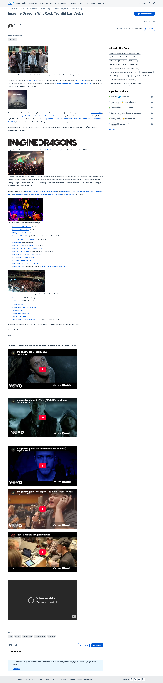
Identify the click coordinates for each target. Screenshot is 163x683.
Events (81, 3)
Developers (62, 3)
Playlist (145, 76)
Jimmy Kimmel (35, 116)
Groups (53, 3)
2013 (10, 636)
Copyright (40, 679)
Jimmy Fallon (44, 116)
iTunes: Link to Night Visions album (24, 307)
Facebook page (17, 298)
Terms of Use (30, 679)
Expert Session (146, 72)
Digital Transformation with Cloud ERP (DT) (123, 68)
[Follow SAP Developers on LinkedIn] (143, 679)
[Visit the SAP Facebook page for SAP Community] (131, 679)
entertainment (27, 636)
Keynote (136, 76)
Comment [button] (97, 645)
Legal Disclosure (52, 679)
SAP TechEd (41, 9)
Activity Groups (31, 9)
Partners (73, 3)
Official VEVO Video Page (20, 313)
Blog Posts (50, 9)
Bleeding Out (16, 242)
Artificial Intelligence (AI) (117, 61)
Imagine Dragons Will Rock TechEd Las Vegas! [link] (69, 9)
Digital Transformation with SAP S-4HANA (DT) (123, 72)
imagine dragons (40, 636)
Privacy (20, 679)
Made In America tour (64, 119)
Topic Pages (102, 3)
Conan (55, 116)
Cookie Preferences (84, 679)
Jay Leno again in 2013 (22, 116)
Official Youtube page (19, 316)
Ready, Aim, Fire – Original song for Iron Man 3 (27, 254)
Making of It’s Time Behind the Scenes (25, 233)
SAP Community (13, 9)
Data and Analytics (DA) (117, 64)
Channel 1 (132, 61)
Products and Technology (38, 3)
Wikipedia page (17, 310)
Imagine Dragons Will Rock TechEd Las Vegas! (46, 13)
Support (72, 679)
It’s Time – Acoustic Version (21, 260)
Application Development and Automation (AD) (124, 53)
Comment (16, 669)
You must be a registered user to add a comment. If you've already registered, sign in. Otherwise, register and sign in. (54, 663)
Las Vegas (51, 636)
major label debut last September (54, 150)
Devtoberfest (133, 64)
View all (112, 130)
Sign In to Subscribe (144, 14)
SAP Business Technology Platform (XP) (122, 79)
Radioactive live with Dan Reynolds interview (27, 248)
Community (21, 3)
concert (17, 636)
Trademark (63, 679)
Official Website (17, 304)
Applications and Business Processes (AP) (122, 57)
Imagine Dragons (80, 80)
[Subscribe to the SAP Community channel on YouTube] (139, 679)
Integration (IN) (124, 76)
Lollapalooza (48, 119)
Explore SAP (141, 3)
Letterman (11, 116)
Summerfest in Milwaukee (82, 119)
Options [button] (135, 17)
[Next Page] (133, 86)
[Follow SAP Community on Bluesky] (135, 679)
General (112, 76)
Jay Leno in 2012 (96, 113)
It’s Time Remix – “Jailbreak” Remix (24, 257)
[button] (145, 29)
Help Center (90, 3)
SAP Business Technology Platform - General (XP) (125, 83)
